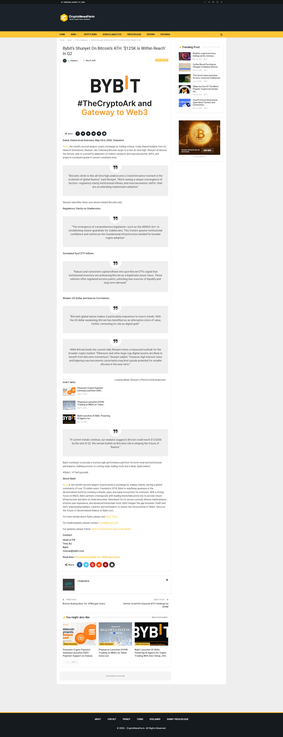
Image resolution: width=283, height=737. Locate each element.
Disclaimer (155, 719)
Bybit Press (112, 516)
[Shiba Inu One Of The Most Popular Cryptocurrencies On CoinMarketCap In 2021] (185, 89)
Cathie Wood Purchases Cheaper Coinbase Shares (205, 65)
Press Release (134, 34)
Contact (112, 719)
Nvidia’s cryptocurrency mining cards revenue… (204, 54)
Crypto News (90, 34)
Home (62, 34)
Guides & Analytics (112, 34)
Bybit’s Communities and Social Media (111, 529)
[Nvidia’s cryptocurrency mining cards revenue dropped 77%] (185, 56)
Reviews (151, 34)
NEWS (73, 34)
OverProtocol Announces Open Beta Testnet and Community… (205, 102)
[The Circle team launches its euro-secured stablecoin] (185, 78)
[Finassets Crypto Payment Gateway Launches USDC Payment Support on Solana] (69, 391)
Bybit (65, 146)
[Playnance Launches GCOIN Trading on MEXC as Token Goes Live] (69, 405)
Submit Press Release (177, 719)
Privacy (126, 719)
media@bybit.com (109, 522)
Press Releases (161, 60)
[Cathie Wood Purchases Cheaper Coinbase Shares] (185, 67)
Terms (140, 719)
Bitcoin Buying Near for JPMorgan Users (97, 557)
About (98, 719)
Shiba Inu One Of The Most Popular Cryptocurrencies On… (205, 89)
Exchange (165, 34)
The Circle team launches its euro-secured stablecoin (206, 76)
